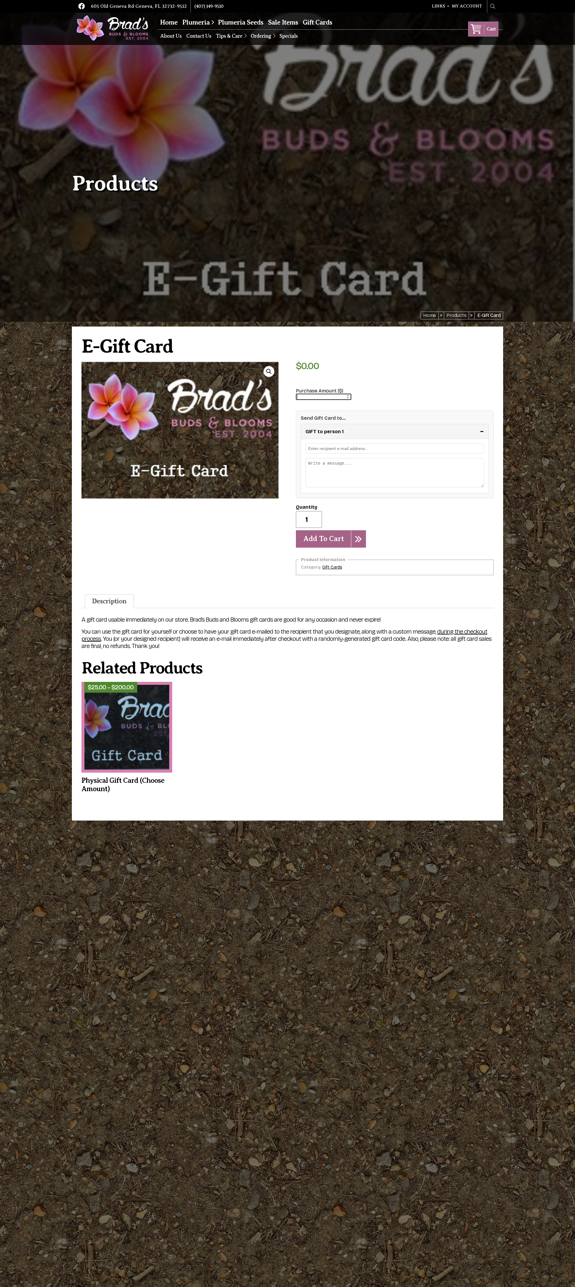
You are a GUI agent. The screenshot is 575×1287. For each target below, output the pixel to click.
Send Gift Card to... (323, 418)
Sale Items (283, 22)
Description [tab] (109, 601)
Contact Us (198, 36)
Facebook (81, 6)
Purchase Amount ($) (319, 391)
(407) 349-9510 (208, 6)
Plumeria (196, 22)
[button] (269, 371)
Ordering (261, 36)
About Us (170, 36)
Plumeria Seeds (240, 22)
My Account (467, 6)
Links (438, 6)
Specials (288, 36)
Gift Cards (317, 22)
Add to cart (323, 539)
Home (169, 22)
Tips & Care (229, 36)
